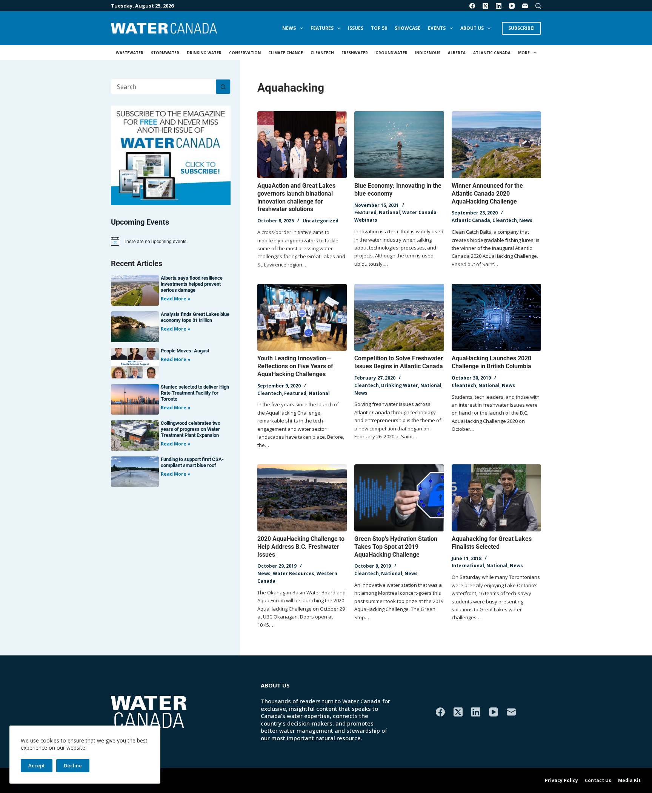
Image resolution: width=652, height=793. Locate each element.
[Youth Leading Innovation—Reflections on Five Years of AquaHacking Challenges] (302, 317)
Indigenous (427, 52)
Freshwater (354, 52)
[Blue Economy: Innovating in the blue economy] (399, 144)
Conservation (245, 52)
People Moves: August (185, 351)
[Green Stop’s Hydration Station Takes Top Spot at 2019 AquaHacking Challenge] (399, 497)
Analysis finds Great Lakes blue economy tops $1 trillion (195, 317)
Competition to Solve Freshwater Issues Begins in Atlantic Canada (398, 362)
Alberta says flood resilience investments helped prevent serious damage (192, 284)
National (389, 212)
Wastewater (129, 52)
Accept (36, 765)
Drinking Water (204, 52)
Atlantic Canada (492, 52)
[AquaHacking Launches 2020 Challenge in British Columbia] (496, 317)
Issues (355, 28)
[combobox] (163, 86)
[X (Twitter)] (485, 6)
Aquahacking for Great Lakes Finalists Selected (492, 542)
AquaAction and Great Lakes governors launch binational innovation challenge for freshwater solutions (296, 197)
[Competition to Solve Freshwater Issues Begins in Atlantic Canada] (399, 317)
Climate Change (285, 52)
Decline (73, 765)
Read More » (176, 298)
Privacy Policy (561, 781)
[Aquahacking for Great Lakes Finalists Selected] (496, 497)
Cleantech (322, 52)
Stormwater (165, 52)
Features (322, 28)
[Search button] (223, 87)
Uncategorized (320, 220)
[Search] (538, 6)
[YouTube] (512, 6)
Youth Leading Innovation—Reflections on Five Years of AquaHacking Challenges (295, 366)
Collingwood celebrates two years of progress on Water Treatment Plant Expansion (190, 429)
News (289, 28)
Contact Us (598, 781)
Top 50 (379, 28)
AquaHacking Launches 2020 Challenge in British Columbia (491, 362)
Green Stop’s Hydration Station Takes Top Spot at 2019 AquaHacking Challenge (395, 546)
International (468, 565)
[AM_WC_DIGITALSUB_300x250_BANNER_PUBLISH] (171, 154)
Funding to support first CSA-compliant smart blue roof (192, 462)
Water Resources (293, 573)
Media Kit (629, 781)
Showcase (407, 28)
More (524, 52)
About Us (472, 28)
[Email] (525, 6)
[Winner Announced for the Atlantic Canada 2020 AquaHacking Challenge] (496, 144)
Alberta (457, 52)
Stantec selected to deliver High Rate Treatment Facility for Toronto (195, 393)
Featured (365, 212)
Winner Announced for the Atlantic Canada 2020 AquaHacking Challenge (487, 193)
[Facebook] (472, 6)
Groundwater (391, 52)
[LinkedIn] (498, 6)
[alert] (171, 241)
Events (437, 28)
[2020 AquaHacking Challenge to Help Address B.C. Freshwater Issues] (302, 497)
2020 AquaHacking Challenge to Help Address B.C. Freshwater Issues (300, 546)
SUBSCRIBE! (521, 28)
